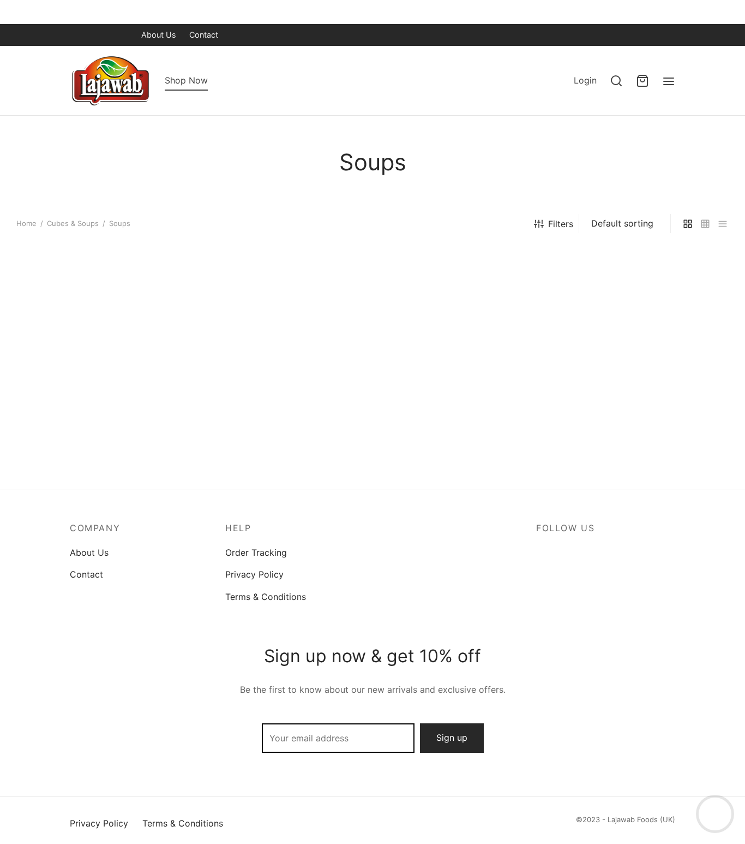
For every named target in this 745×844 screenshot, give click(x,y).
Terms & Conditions (265, 596)
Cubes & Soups (73, 223)
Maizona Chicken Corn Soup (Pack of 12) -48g (276, 457)
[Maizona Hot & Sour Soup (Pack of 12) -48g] (463, 356)
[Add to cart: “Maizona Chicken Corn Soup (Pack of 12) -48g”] (346, 316)
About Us (158, 34)
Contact (203, 34)
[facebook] (78, 35)
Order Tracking (256, 552)
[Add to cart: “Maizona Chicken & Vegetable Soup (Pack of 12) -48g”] (164, 316)
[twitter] (100, 35)
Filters (560, 223)
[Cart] (642, 80)
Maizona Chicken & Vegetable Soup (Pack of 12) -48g (90, 457)
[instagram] (121, 35)
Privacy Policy (254, 574)
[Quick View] (164, 342)
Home (26, 223)
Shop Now (186, 80)
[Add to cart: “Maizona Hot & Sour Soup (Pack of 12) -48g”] (528, 316)
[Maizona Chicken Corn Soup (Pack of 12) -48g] (281, 356)
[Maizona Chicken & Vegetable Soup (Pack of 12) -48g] (99, 356)
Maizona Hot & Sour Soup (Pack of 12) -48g (460, 457)
